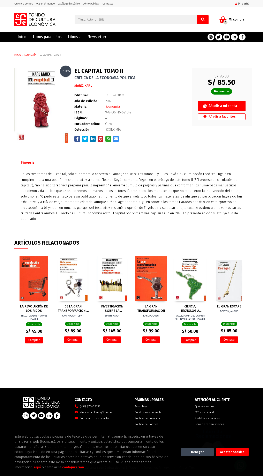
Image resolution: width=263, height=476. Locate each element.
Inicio (17, 54)
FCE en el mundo (45, 3)
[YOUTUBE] (226, 37)
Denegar (197, 452)
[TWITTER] (218, 37)
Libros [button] (73, 37)
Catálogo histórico (69, 3)
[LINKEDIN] (234, 37)
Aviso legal (141, 406)
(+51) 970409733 (90, 406)
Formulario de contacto (94, 418)
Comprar (34, 340)
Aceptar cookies (232, 452)
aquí (37, 467)
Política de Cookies (146, 424)
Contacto (108, 3)
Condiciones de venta (148, 412)
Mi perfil (243, 3)
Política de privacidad (148, 418)
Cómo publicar (91, 3)
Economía (30, 54)
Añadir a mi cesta (223, 106)
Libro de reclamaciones (209, 424)
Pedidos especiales (207, 418)
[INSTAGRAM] (211, 37)
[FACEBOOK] (242, 37)
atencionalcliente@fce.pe (96, 412)
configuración (73, 467)
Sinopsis (27, 162)
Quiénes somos (23, 3)
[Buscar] (203, 19)
